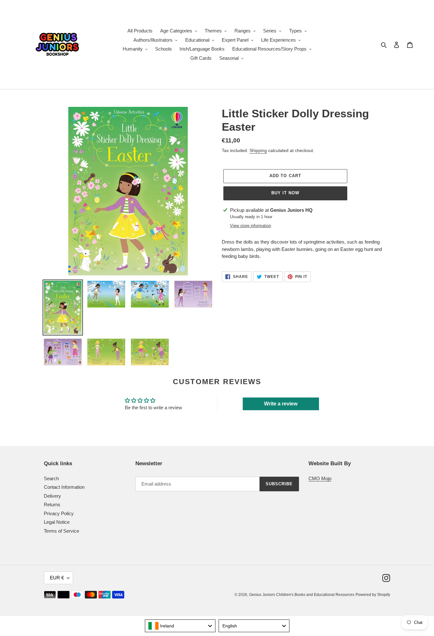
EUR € (57, 577)
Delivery (52, 496)
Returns (52, 504)
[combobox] (180, 625)
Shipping (258, 150)
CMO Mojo (320, 478)
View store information (250, 225)
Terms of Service (61, 531)
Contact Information (64, 487)
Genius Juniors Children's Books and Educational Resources (301, 594)
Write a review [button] (280, 403)
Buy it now (285, 192)
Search (51, 478)
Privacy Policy (59, 513)
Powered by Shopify (373, 594)
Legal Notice (57, 522)
